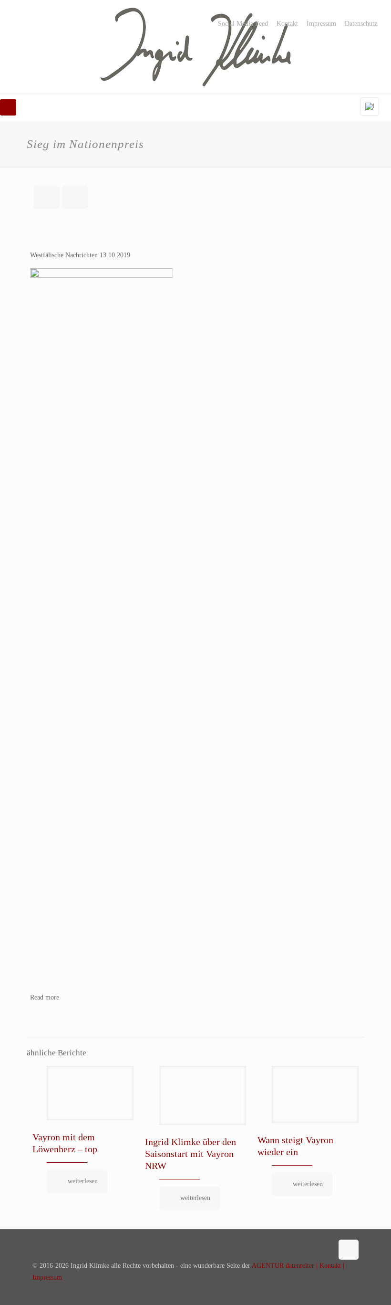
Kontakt (287, 24)
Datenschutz (361, 24)
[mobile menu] (8, 107)
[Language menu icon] (369, 106)
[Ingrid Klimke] (195, 47)
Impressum (321, 24)
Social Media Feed (243, 24)
